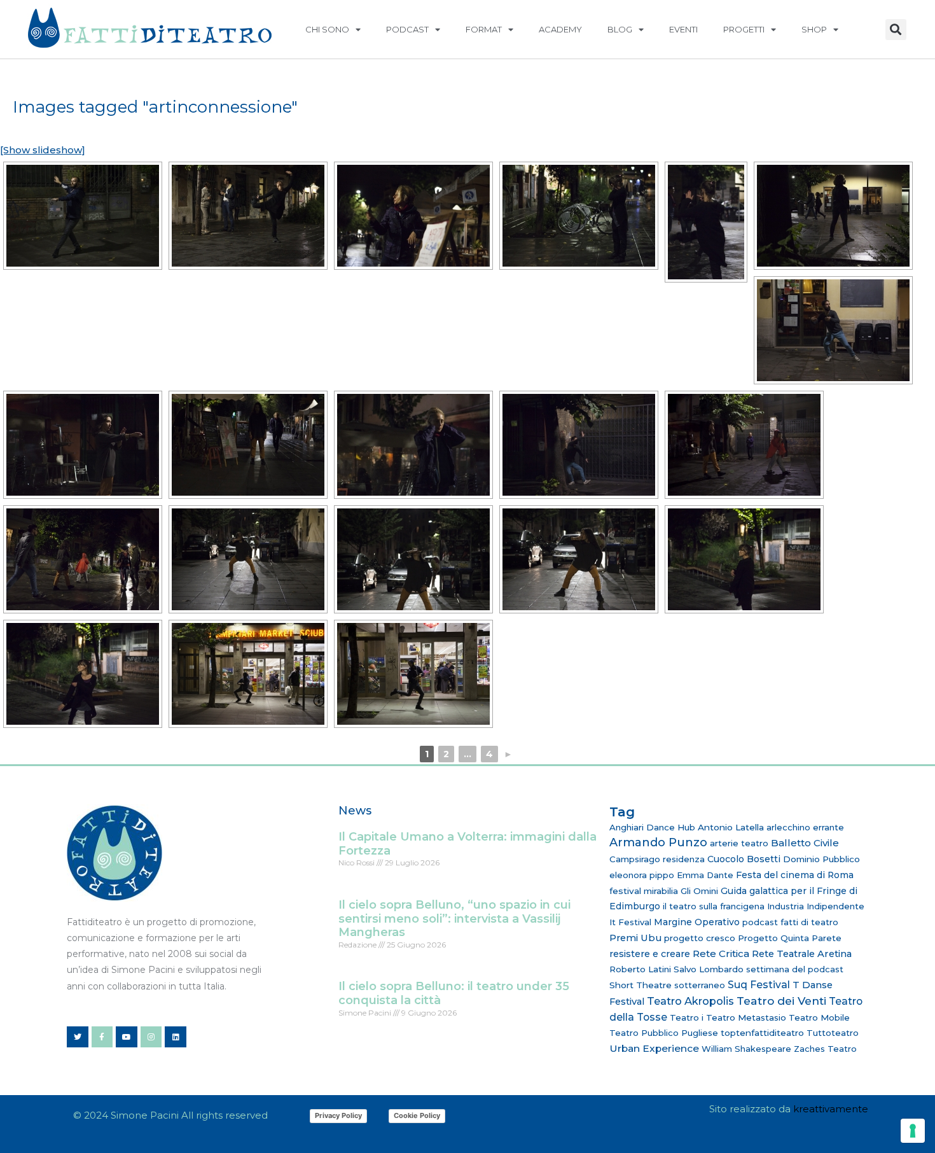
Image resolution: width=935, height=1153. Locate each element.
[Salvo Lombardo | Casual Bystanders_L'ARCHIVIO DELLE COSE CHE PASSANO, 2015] (82, 216)
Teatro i (686, 1017)
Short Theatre (640, 985)
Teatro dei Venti (781, 1000)
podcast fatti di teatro (790, 922)
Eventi (683, 29)
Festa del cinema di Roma (795, 875)
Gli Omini (699, 891)
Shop (814, 29)
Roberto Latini (640, 969)
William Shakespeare (746, 1049)
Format (484, 29)
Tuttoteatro (833, 1033)
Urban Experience (654, 1048)
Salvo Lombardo (709, 969)
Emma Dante (705, 875)
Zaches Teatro (825, 1049)
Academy (560, 29)
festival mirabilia (643, 891)
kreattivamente (830, 1109)
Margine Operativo (697, 922)
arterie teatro (739, 843)
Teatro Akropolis (690, 1001)
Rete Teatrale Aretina (802, 954)
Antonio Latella (731, 827)
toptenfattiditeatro (762, 1033)
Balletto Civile (805, 843)
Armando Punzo (658, 842)
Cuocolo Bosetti (743, 859)
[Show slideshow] (42, 150)
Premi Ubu (635, 938)
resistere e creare (649, 954)
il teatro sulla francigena (714, 906)
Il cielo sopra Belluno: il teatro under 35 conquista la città (453, 993)
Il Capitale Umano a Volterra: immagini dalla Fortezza (467, 844)
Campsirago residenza (657, 859)
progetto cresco (699, 938)
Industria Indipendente (815, 906)
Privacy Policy (338, 1115)
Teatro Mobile (819, 1017)
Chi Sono (327, 29)
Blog (619, 29)
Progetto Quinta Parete (790, 938)
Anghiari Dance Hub (652, 827)
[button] (895, 29)
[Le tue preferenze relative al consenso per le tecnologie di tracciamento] (913, 1131)
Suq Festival (759, 985)
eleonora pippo (641, 875)
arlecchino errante (805, 827)
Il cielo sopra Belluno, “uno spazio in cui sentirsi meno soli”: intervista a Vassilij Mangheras (454, 918)
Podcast (407, 29)
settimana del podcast (794, 969)
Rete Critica (721, 953)
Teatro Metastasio (746, 1017)
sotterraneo (699, 985)
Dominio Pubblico (821, 859)
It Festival (630, 922)
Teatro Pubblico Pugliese (663, 1033)
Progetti (744, 29)
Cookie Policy (417, 1115)
